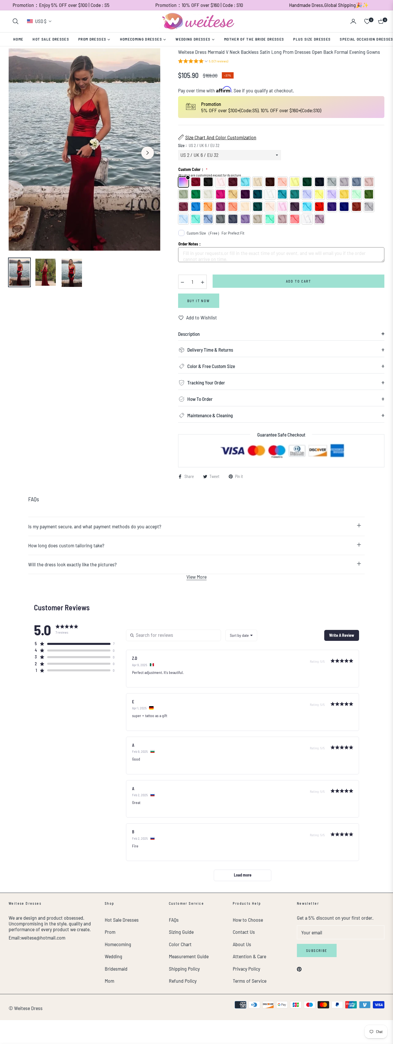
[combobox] (241, 635)
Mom (109, 981)
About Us (242, 944)
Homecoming (118, 944)
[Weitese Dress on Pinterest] (299, 968)
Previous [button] (21, 152)
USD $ (40, 21)
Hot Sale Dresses (122, 920)
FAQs (174, 920)
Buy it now (198, 301)
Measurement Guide (189, 956)
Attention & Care (249, 956)
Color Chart (180, 944)
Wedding (113, 956)
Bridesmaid (116, 968)
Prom (110, 932)
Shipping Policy (184, 968)
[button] (15, 21)
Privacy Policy (246, 968)
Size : (199, 145)
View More (196, 577)
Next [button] (147, 152)
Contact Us (244, 932)
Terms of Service (249, 981)
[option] (84, 149)
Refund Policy (183, 981)
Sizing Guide (181, 932)
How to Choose (248, 920)
